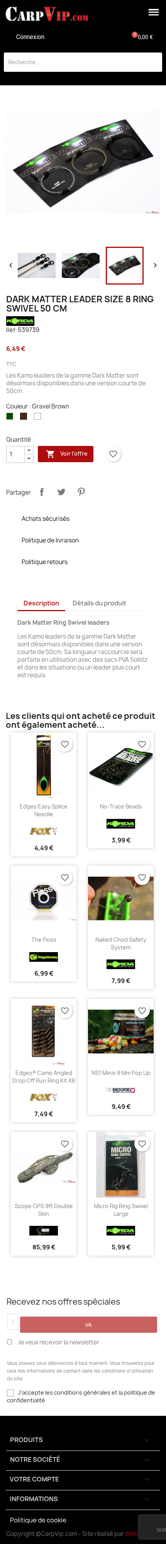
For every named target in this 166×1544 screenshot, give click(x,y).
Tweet (61, 492)
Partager (41, 492)
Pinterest (81, 492)
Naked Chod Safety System (120, 943)
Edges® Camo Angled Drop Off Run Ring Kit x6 (43, 1076)
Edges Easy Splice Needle (44, 810)
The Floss (43, 939)
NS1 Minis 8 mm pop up (121, 1072)
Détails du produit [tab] (99, 603)
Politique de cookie (38, 1520)
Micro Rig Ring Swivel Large (121, 1209)
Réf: (11, 330)
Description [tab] (41, 603)
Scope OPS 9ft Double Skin (44, 1209)
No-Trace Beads (121, 806)
